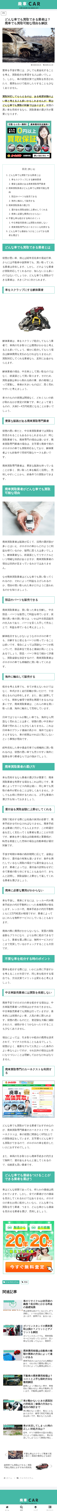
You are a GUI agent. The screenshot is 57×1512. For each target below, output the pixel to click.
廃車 (26, 1282)
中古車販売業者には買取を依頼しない (29, 222)
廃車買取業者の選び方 (19, 205)
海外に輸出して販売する (23, 201)
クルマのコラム (12, 1282)
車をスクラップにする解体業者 (26, 179)
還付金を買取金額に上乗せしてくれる (29, 209)
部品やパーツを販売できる (24, 196)
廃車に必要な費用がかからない (26, 214)
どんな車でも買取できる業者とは (25, 175)
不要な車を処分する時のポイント (25, 218)
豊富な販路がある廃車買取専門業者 (28, 184)
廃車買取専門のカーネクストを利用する (30, 227)
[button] (51, 814)
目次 (24, 169)
